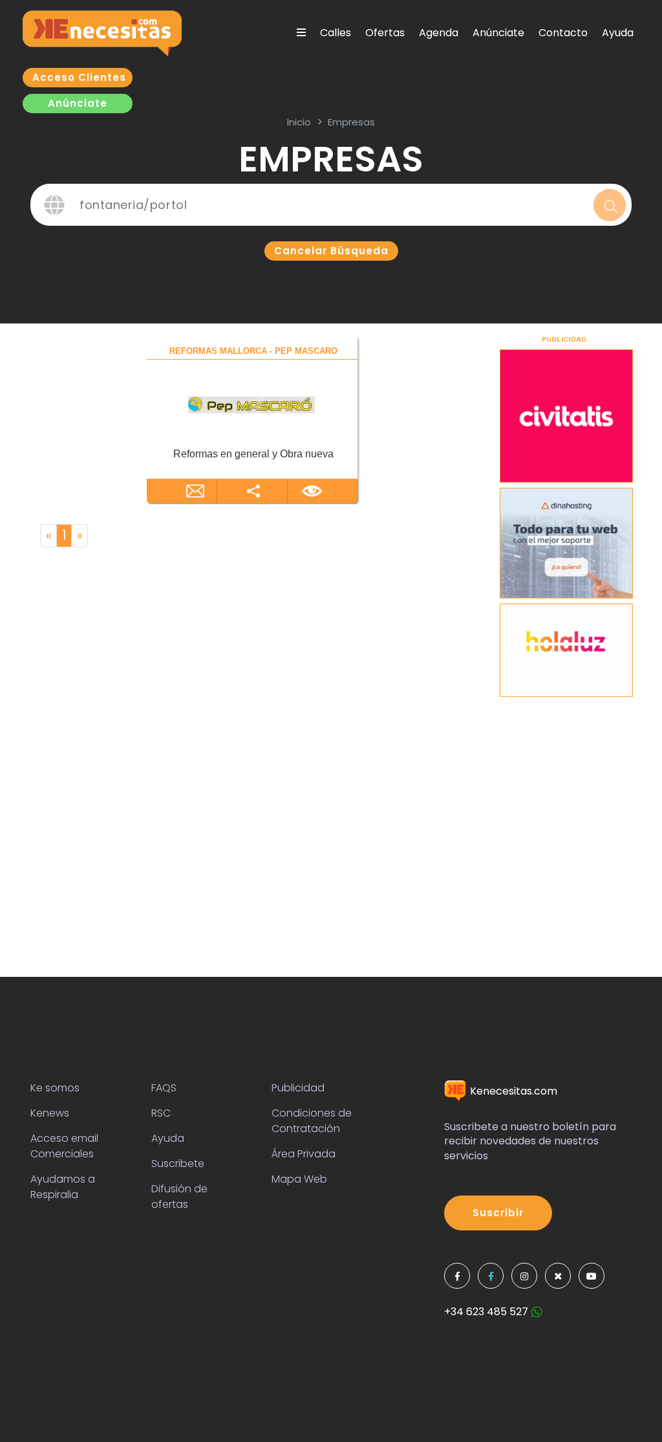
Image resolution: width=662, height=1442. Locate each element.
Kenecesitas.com (512, 1091)
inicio (299, 122)
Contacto (563, 32)
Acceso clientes (79, 77)
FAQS (163, 1087)
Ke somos (55, 1087)
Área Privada (304, 1153)
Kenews (49, 1113)
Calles (335, 32)
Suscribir (498, 1212)
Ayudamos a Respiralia (62, 1187)
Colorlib (442, 1417)
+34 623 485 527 (487, 1311)
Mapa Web (299, 1179)
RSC (161, 1113)
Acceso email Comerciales (64, 1146)
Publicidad (298, 1087)
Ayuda (618, 32)
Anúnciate (498, 32)
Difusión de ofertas (179, 1196)
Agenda (438, 32)
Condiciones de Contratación (312, 1121)
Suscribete (177, 1163)
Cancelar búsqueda (331, 250)
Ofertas (385, 32)
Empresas (351, 122)
